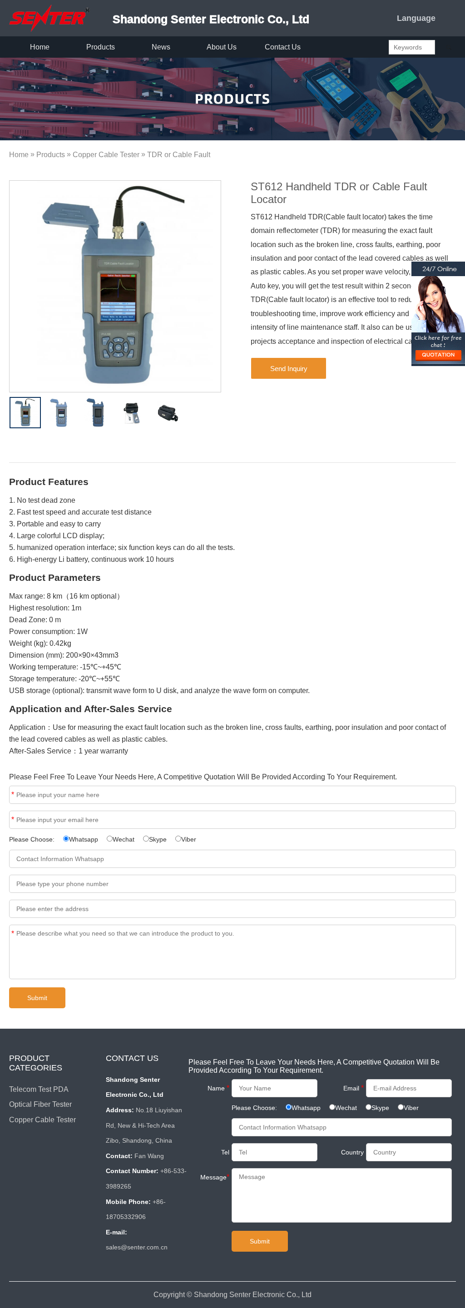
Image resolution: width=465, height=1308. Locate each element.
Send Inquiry (288, 368)
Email (12, 819)
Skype (158, 839)
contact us (283, 47)
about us (222, 47)
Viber (188, 839)
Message (12, 933)
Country (352, 1152)
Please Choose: (32, 839)
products (100, 47)
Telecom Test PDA (39, 1089)
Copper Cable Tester (106, 155)
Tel (225, 1152)
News (161, 47)
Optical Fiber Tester (40, 1104)
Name (12, 794)
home (39, 47)
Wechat (123, 839)
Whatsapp (83, 839)
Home (19, 155)
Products (50, 155)
